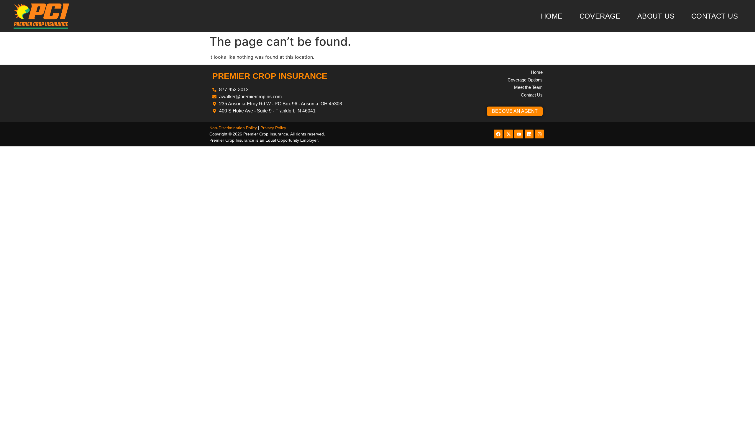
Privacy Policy (273, 127)
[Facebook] (498, 134)
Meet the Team (528, 87)
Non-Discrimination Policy (233, 127)
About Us (655, 16)
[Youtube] (518, 134)
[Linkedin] (529, 134)
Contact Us (714, 16)
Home (552, 16)
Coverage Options (525, 79)
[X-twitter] (508, 134)
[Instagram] (539, 134)
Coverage (600, 16)
